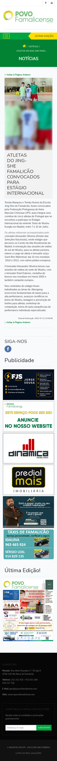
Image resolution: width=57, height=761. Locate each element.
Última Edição (44, 36)
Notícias (33, 46)
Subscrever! (44, 727)
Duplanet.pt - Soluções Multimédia (31, 747)
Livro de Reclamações (28, 753)
